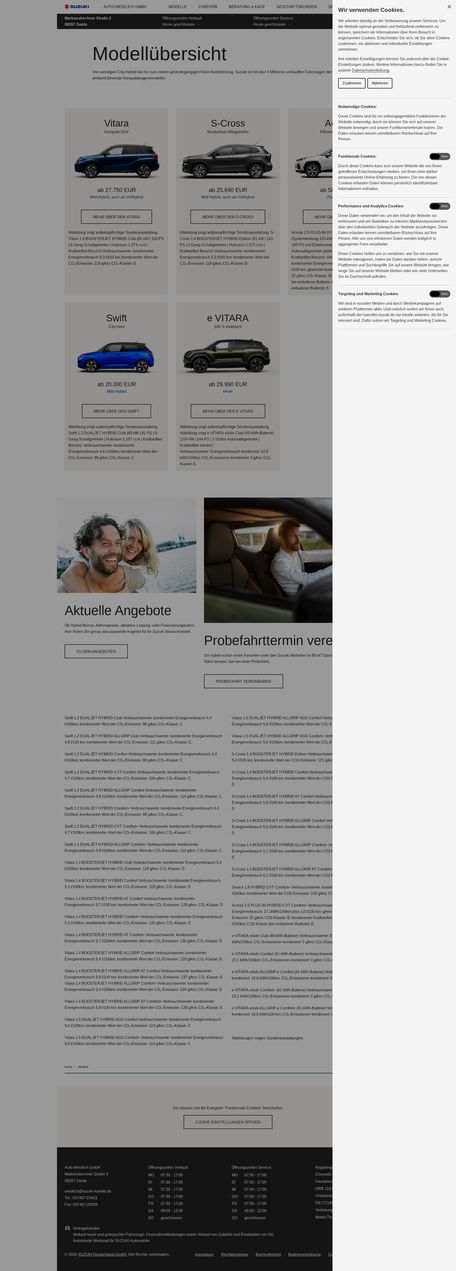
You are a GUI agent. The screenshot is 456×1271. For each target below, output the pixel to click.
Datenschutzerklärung (370, 70)
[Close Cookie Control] (449, 7)
